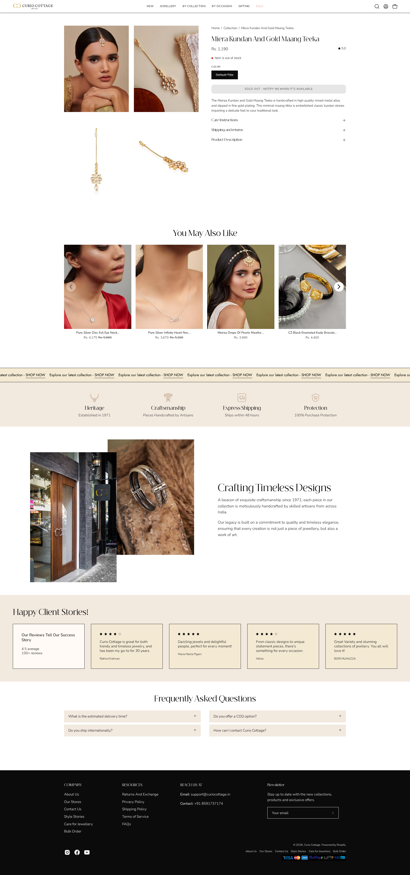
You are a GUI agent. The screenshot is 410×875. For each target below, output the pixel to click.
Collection (230, 28)
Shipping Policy (134, 809)
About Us (71, 794)
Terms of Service (135, 816)
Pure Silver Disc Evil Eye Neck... (97, 332)
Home (215, 28)
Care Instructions (224, 120)
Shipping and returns (227, 130)
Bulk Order (72, 831)
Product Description (226, 139)
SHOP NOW (71, 374)
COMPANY (73, 785)
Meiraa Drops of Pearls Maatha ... (241, 332)
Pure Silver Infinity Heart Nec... (169, 332)
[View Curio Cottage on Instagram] (67, 852)
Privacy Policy (133, 801)
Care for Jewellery (78, 823)
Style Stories (74, 816)
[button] (168, 6)
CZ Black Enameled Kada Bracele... (312, 332)
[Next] (339, 287)
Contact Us (72, 809)
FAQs (126, 823)
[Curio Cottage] (33, 6)
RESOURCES (132, 785)
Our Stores (72, 801)
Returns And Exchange (140, 794)
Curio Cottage (312, 845)
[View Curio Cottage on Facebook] (77, 852)
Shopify (341, 845)
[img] (342, 48)
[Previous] (71, 287)
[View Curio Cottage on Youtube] (87, 852)
